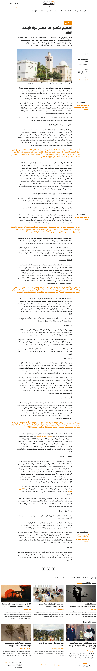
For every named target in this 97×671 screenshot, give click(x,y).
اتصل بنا (50, 665)
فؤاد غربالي (93, 609)
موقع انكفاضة (27, 609)
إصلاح (78, 578)
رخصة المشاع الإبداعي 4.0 (7, 662)
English (11, 7)
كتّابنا (41, 11)
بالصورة (49, 11)
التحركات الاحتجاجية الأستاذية (45, 436)
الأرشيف (34, 11)
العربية (16, 7)
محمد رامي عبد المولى (90, 651)
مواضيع (75, 11)
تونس (79, 583)
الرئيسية (83, 11)
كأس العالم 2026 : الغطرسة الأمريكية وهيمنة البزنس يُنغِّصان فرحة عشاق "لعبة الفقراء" (82, 645)
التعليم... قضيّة (83, 80)
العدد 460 (85, 578)
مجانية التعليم (55, 578)
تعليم (73, 578)
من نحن (58, 665)
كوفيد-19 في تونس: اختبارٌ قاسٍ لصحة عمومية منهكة (81, 107)
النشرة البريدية (41, 665)
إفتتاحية (68, 11)
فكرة (61, 11)
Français (14, 7)
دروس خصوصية (65, 578)
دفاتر (55, 11)
